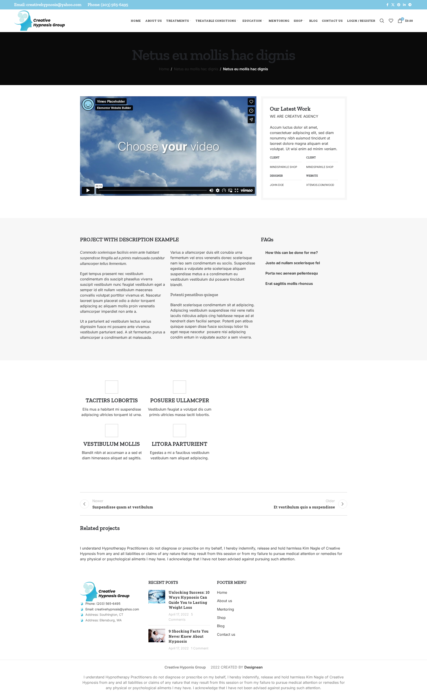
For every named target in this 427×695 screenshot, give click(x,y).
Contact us (226, 634)
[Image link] (104, 591)
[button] (168, 146)
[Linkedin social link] (404, 5)
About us (224, 600)
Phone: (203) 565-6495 (102, 603)
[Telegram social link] (410, 5)
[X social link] (393, 5)
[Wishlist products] (390, 20)
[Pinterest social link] (399, 5)
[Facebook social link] (387, 5)
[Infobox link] (111, 398)
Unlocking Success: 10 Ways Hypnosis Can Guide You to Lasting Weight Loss (189, 600)
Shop (221, 617)
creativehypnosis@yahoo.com (53, 4)
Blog (221, 626)
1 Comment (199, 648)
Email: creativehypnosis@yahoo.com (112, 609)
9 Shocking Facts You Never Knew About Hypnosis (188, 636)
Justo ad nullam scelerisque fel (292, 263)
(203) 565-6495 (114, 4)
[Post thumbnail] (156, 606)
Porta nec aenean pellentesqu (291, 273)
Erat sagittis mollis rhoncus (289, 283)
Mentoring (225, 609)
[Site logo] (39, 20)
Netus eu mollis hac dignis (196, 69)
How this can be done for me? (291, 252)
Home (164, 69)
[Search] (381, 20)
